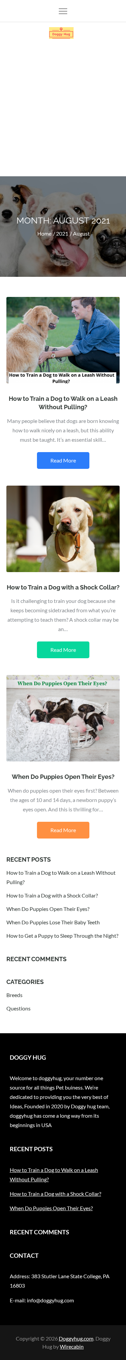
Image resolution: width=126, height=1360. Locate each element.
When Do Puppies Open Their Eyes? (63, 776)
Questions (18, 1008)
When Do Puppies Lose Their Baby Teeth (53, 922)
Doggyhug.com (76, 1338)
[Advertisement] (63, 110)
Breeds (14, 995)
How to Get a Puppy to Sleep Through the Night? (62, 935)
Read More (63, 460)
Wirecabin (72, 1346)
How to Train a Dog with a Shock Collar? (63, 587)
